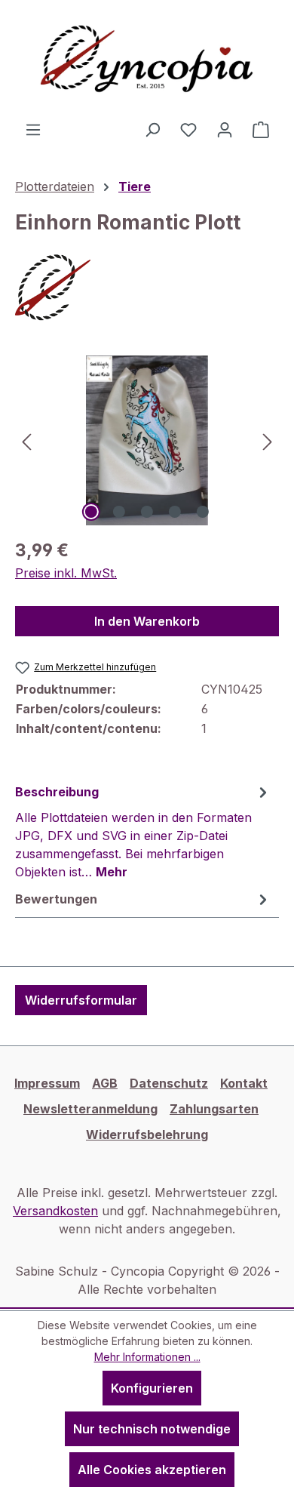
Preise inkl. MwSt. (66, 572)
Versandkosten (55, 1210)
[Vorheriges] (26, 440)
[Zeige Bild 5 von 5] (203, 512)
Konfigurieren (152, 1388)
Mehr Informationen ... (147, 1356)
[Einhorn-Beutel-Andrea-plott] (147, 440)
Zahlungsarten (214, 1108)
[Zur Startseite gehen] (147, 60)
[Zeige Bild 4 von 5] (175, 512)
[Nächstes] (267, 440)
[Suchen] (152, 129)
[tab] (143, 831)
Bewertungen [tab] (56, 899)
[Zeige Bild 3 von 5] (147, 512)
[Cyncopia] (147, 287)
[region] (147, 440)
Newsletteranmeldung (90, 1108)
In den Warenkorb (147, 621)
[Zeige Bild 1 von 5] (91, 512)
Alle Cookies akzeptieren (152, 1469)
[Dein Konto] (225, 129)
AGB (105, 1083)
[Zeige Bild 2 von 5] (119, 512)
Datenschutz (169, 1083)
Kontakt (244, 1083)
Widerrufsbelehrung (147, 1134)
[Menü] (33, 129)
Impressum (47, 1083)
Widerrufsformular (81, 1000)
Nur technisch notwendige (152, 1428)
